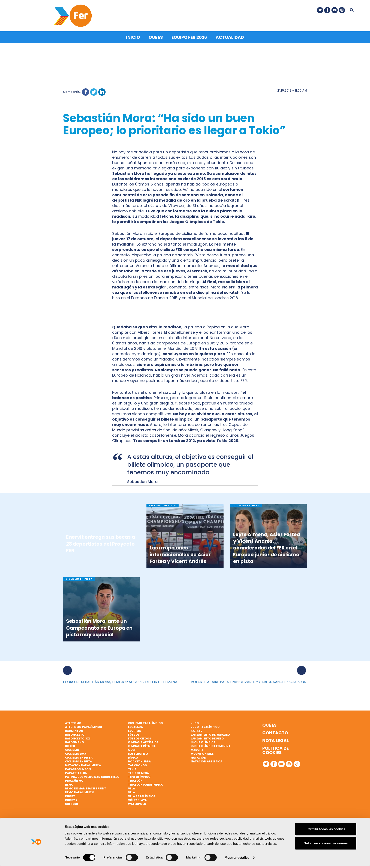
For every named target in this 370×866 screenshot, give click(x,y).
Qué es (156, 37)
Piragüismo (74, 781)
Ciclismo (72, 750)
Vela (131, 788)
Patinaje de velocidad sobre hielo (92, 777)
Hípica (133, 757)
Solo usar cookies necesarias (326, 843)
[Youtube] (334, 10)
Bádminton (74, 731)
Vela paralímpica (141, 796)
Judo (195, 723)
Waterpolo (137, 804)
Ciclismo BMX (75, 754)
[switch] (132, 857)
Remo (69, 784)
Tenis (132, 769)
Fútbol (133, 734)
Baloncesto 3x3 (78, 738)
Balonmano (74, 742)
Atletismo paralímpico (83, 727)
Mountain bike (202, 754)
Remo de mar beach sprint (85, 788)
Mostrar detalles (237, 857)
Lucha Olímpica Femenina (210, 746)
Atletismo (73, 723)
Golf (132, 750)
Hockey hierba (139, 761)
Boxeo (70, 746)
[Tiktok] (297, 764)
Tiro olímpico (139, 777)
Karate (196, 731)
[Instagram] (342, 10)
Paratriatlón (76, 773)
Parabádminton (78, 769)
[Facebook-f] (327, 10)
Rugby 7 (71, 800)
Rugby (70, 796)
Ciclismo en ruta (78, 761)
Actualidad (230, 37)
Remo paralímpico (79, 792)
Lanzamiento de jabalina (210, 734)
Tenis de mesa (138, 773)
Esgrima (134, 731)
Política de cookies (275, 750)
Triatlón (135, 781)
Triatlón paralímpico (145, 784)
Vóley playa (137, 800)
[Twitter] (320, 10)
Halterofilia (138, 754)
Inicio (133, 37)
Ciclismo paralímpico (145, 723)
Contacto (275, 733)
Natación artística (206, 761)
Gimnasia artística (143, 742)
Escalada (135, 727)
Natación (198, 757)
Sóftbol (72, 804)
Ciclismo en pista (78, 757)
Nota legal (275, 741)
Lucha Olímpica (203, 742)
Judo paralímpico (205, 727)
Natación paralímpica (83, 765)
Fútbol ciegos (139, 738)
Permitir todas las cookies (325, 829)
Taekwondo (137, 765)
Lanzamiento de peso (207, 738)
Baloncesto (75, 734)
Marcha (197, 750)
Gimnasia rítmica (141, 746)
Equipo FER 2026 (189, 37)
